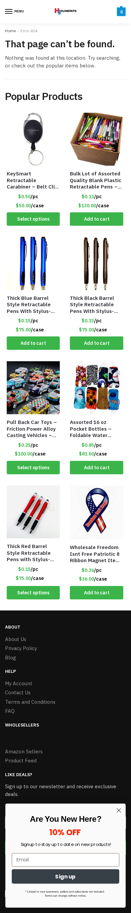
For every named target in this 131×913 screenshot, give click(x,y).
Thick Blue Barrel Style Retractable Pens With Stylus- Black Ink (29, 305)
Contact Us (18, 692)
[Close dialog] (119, 810)
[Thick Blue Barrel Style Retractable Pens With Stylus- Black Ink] (33, 263)
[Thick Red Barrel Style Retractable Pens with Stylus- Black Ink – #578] (33, 511)
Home (10, 30)
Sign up (65, 876)
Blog (10, 657)
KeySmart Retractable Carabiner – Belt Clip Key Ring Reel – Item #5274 (33, 180)
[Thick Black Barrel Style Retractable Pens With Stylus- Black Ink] (96, 263)
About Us (15, 639)
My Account (18, 683)
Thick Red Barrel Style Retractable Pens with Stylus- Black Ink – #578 (29, 553)
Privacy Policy (21, 648)
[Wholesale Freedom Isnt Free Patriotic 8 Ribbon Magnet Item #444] (96, 512)
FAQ (10, 711)
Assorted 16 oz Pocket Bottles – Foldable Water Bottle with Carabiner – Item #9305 (96, 429)
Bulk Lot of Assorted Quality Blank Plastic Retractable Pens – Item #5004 (95, 180)
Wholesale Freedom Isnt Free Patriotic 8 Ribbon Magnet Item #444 (95, 554)
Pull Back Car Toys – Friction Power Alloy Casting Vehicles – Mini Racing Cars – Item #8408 (32, 429)
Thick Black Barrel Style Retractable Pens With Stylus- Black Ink (92, 305)
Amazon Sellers (24, 751)
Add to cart (97, 219)
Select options (33, 219)
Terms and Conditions (30, 702)
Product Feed (21, 760)
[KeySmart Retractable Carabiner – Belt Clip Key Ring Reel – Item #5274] (33, 139)
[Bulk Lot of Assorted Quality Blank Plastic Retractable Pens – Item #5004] (96, 139)
